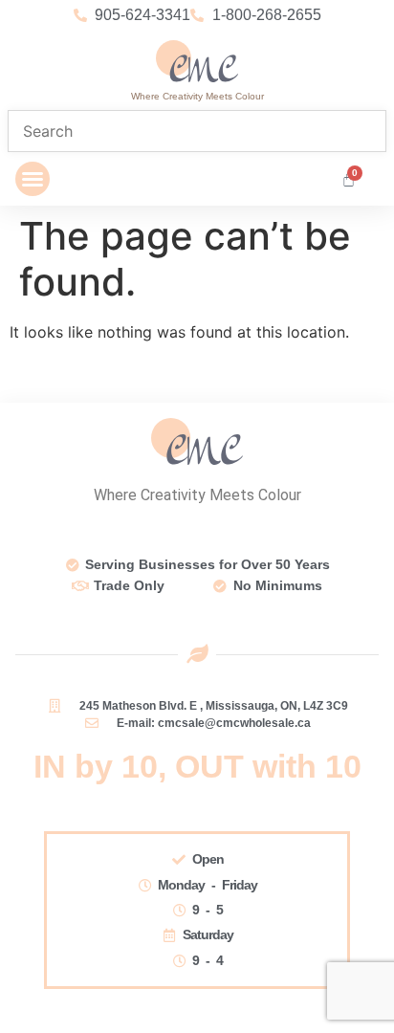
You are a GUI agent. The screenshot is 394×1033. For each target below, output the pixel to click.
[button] (32, 179)
